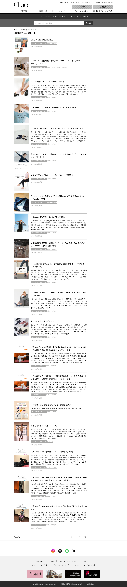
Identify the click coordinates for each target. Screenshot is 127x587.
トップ (16, 29)
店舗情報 (103, 6)
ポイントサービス (87, 2)
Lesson (82, 6)
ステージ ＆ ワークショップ (79, 16)
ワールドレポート (44, 16)
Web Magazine (25, 29)
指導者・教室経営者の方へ (104, 2)
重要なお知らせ (64, 2)
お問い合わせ (75, 2)
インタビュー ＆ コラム (60, 16)
